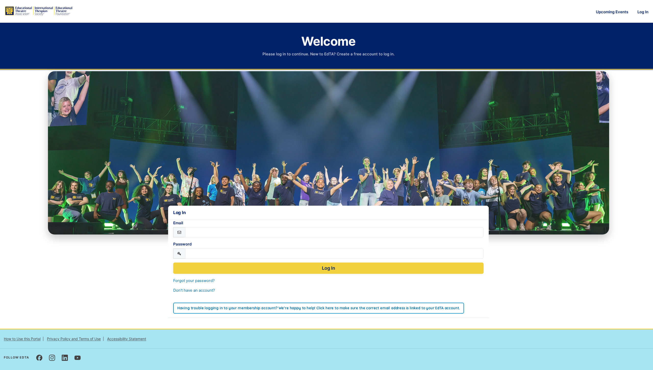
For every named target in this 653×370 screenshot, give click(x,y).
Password (182, 244)
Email (178, 222)
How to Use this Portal (22, 339)
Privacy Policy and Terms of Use (74, 339)
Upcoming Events (612, 11)
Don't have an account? (194, 290)
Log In (642, 11)
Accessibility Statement (126, 339)
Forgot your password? (194, 280)
